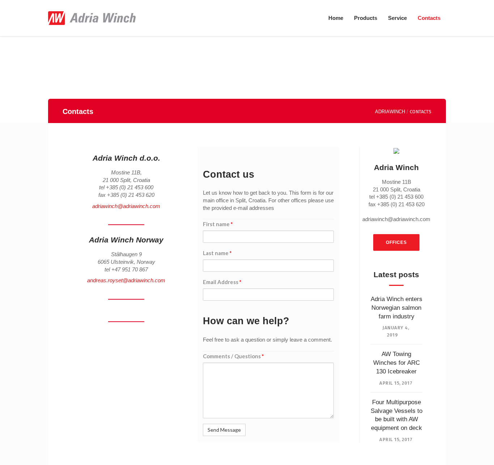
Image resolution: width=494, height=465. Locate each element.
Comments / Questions (233, 356)
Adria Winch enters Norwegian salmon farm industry (396, 308)
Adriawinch (390, 111)
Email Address (222, 282)
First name (218, 224)
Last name (217, 253)
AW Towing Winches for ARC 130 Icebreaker (396, 363)
